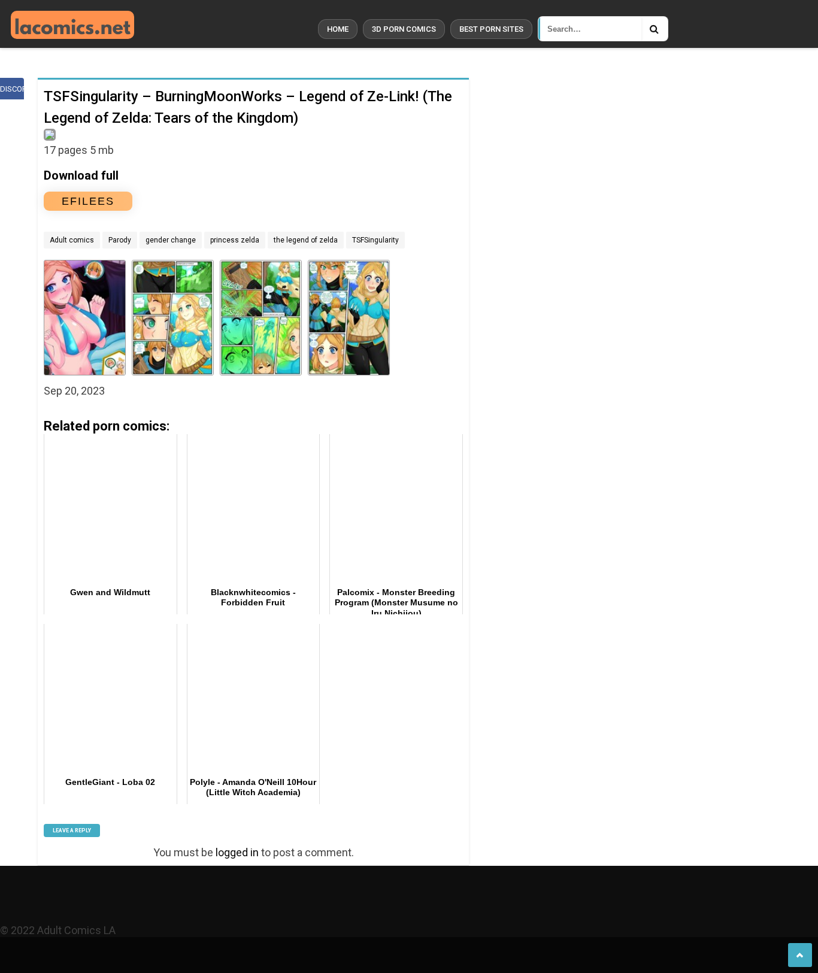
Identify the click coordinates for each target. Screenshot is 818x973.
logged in (237, 852)
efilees (88, 201)
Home (338, 29)
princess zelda (234, 240)
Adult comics (72, 240)
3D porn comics (404, 29)
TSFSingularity (375, 240)
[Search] (654, 29)
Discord (12, 88)
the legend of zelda (306, 240)
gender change (171, 240)
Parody (119, 240)
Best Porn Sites (491, 29)
